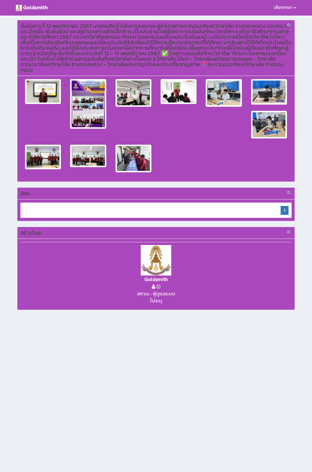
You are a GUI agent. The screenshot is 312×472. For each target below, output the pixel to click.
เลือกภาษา (283, 7)
